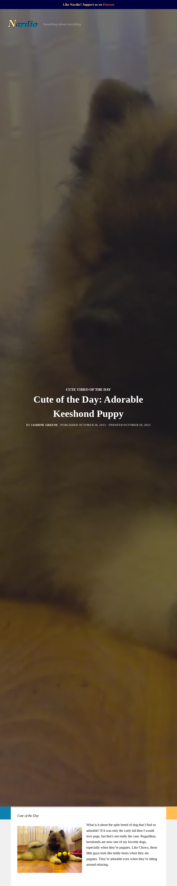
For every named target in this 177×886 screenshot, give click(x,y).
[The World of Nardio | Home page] (22, 24)
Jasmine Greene (44, 425)
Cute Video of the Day (88, 389)
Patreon (108, 4)
